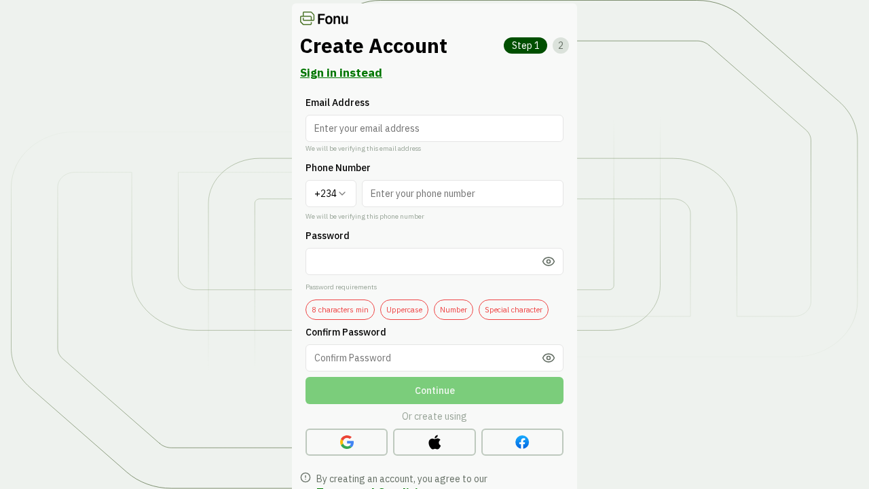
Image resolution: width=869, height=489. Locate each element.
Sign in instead (341, 72)
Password (328, 236)
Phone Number (338, 168)
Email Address (337, 102)
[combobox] (331, 193)
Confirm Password (346, 332)
